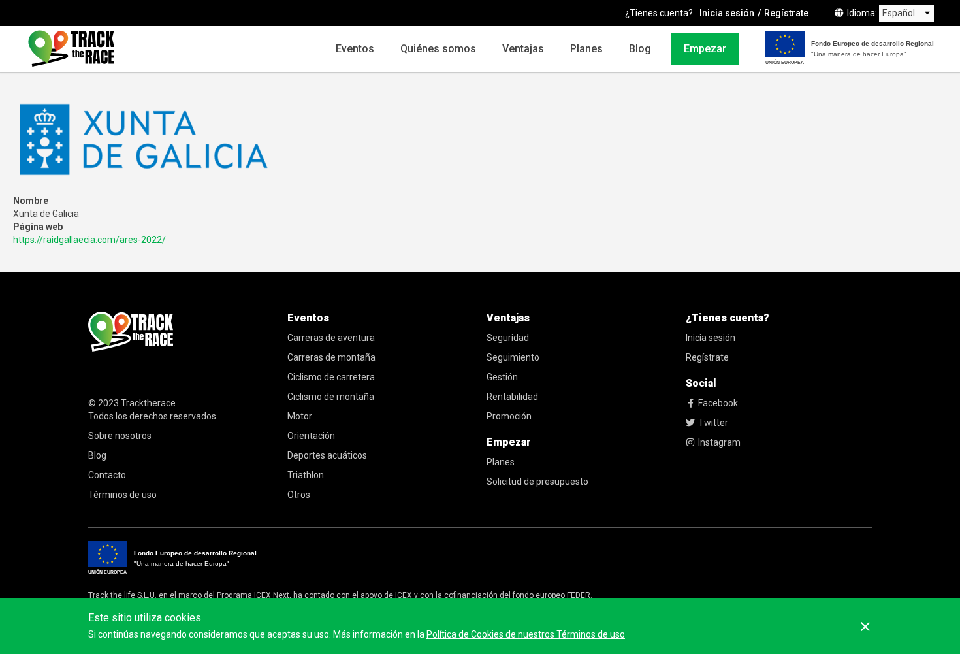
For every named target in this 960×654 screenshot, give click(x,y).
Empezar (705, 48)
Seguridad (508, 338)
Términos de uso (122, 494)
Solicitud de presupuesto (537, 481)
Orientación (311, 436)
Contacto (107, 475)
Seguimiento (513, 357)
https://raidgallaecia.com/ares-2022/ (89, 240)
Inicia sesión (726, 13)
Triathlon (305, 475)
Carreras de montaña (331, 357)
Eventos (355, 48)
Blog (640, 48)
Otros (298, 494)
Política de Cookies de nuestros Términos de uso (525, 634)
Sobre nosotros (120, 436)
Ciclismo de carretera (331, 377)
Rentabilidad (512, 396)
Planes (586, 48)
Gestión (502, 377)
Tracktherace (148, 403)
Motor (299, 416)
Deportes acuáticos (327, 455)
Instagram (719, 442)
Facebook (718, 403)
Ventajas (523, 48)
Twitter (713, 422)
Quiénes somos (438, 48)
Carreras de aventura (331, 338)
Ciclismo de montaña (330, 396)
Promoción (509, 416)
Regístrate (786, 13)
